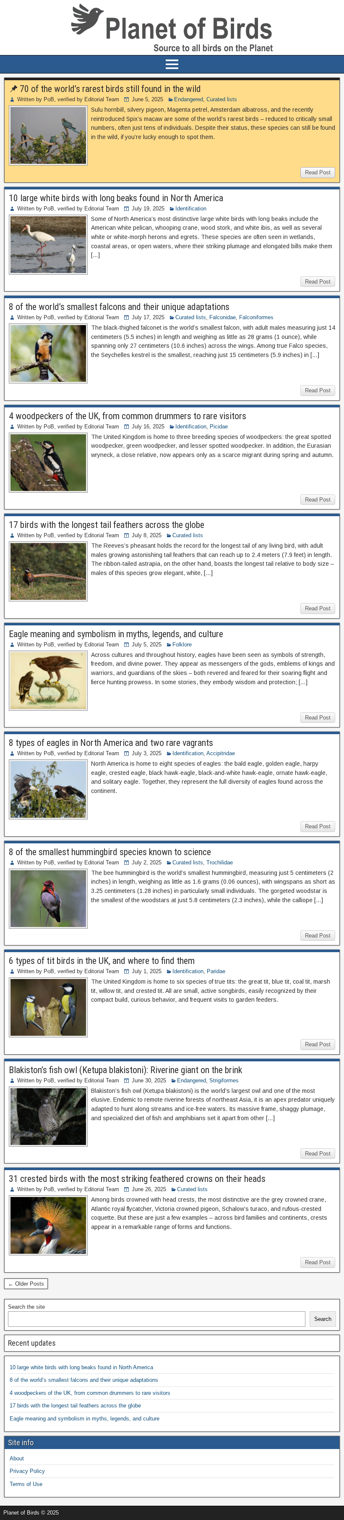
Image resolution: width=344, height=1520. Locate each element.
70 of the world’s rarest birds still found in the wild (110, 89)
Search (322, 1319)
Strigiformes (224, 1080)
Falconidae (222, 317)
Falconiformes (256, 317)
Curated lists (221, 99)
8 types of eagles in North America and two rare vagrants (111, 743)
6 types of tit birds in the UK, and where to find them (102, 961)
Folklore (182, 644)
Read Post (318, 172)
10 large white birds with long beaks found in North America (116, 198)
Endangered (188, 99)
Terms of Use (26, 1484)
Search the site (26, 1307)
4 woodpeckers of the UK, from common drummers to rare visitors (127, 416)
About (17, 1458)
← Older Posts (26, 1284)
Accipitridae (220, 753)
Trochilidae (219, 862)
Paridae (216, 971)
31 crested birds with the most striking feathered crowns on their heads (137, 1178)
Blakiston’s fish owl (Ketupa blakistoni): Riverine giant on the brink (125, 1070)
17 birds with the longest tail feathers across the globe (106, 525)
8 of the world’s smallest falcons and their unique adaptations (119, 307)
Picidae (219, 426)
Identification (190, 208)
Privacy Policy (27, 1471)
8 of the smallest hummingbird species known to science (110, 852)
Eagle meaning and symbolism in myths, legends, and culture (116, 634)
